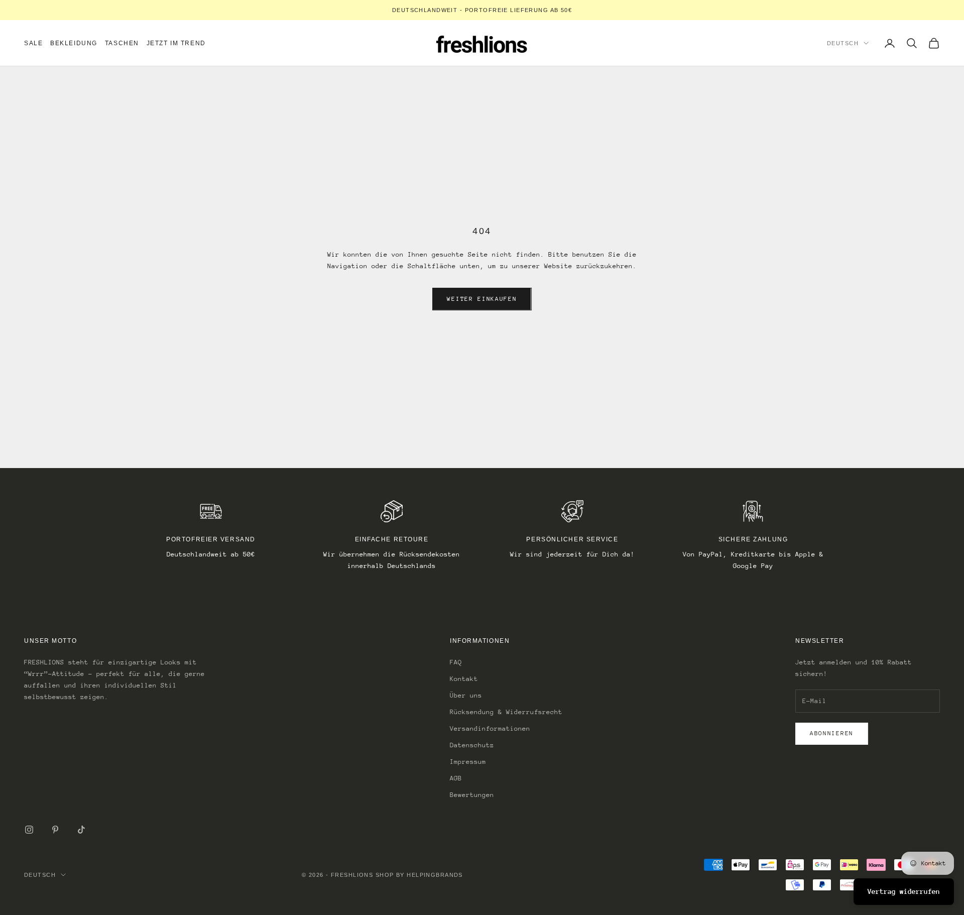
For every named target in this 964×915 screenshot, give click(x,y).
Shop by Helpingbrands (419, 875)
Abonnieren (832, 733)
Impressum (468, 761)
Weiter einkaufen (482, 298)
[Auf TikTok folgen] (81, 830)
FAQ (456, 662)
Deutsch (843, 43)
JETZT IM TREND (176, 43)
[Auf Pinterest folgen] (55, 830)
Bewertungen (472, 794)
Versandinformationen (490, 728)
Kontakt (464, 678)
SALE (33, 43)
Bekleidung (73, 43)
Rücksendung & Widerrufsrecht (506, 712)
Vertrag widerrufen (904, 891)
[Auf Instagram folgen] (29, 830)
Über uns (466, 695)
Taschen (122, 43)
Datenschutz (472, 745)
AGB (456, 778)
